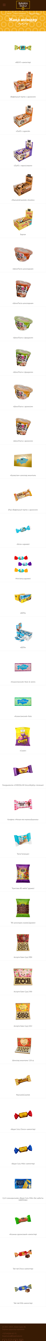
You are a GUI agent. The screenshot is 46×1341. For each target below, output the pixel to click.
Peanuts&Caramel (23, 1095)
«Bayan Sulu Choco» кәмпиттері (23, 1129)
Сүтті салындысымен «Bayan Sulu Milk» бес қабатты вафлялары (23, 1199)
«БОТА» (23, 613)
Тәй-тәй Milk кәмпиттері (23, 1303)
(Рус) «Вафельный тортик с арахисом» (23, 510)
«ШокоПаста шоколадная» (23, 269)
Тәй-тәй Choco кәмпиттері (23, 1269)
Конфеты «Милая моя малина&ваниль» (23, 820)
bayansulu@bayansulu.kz (12, 1336)
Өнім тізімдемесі (20, 13)
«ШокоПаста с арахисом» (23, 407)
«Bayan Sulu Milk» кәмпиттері (23, 1164)
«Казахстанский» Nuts (23, 716)
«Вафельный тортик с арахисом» (23, 97)
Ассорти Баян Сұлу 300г (23, 957)
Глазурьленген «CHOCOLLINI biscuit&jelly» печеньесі (23, 785)
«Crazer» (23, 751)
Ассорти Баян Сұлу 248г (23, 992)
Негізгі (9, 13)
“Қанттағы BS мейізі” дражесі (23, 888)
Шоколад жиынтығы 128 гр (23, 1060)
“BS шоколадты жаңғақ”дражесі (23, 923)
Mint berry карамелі (23, 579)
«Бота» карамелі (23, 544)
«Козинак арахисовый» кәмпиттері (23, 1234)
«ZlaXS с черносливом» (23, 166)
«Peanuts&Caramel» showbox (23, 200)
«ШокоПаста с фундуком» (23, 338)
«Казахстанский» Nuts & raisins (23, 682)
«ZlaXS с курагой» (23, 131)
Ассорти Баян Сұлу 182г (23, 1026)
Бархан (23, 234)
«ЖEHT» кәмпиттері (23, 62)
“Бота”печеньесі (23, 854)
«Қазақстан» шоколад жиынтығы (23, 475)
